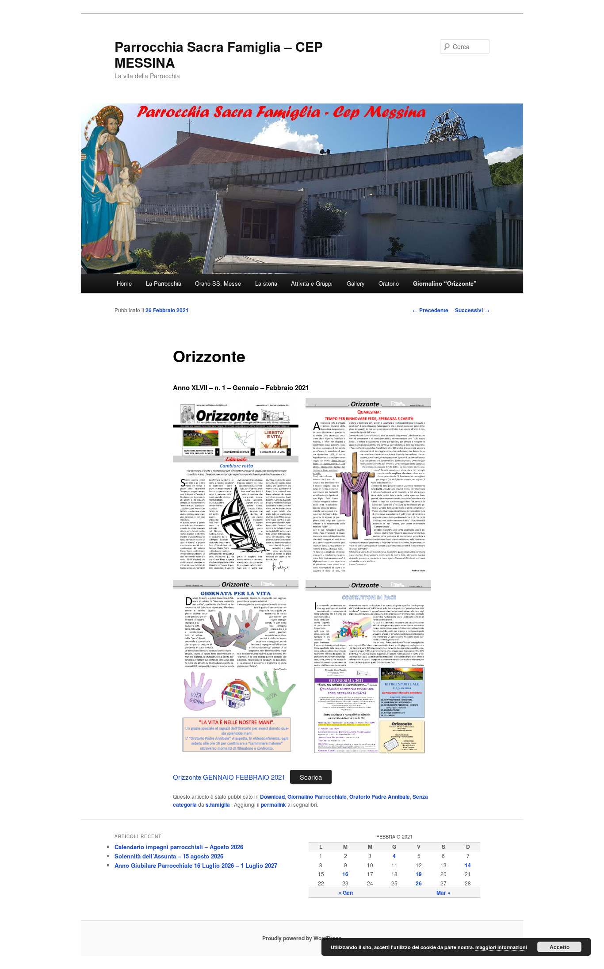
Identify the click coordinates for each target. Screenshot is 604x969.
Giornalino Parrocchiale (317, 796)
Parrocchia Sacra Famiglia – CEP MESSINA (219, 54)
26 (419, 883)
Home (124, 283)
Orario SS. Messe (218, 283)
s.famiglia (218, 804)
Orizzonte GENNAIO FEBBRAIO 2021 (229, 776)
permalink (273, 804)
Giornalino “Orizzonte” (445, 283)
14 (468, 865)
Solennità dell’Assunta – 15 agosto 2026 (169, 856)
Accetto (560, 947)
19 (419, 874)
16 (345, 874)
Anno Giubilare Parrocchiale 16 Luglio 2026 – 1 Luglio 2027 (196, 865)
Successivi (472, 310)
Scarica (311, 776)
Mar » (443, 892)
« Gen (345, 892)
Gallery (356, 283)
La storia (266, 283)
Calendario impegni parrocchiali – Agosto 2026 (179, 847)
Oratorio (388, 283)
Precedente (430, 310)
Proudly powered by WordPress (302, 938)
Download (272, 796)
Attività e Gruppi (312, 283)
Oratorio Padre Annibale (379, 796)
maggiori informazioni (501, 947)
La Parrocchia (163, 283)
